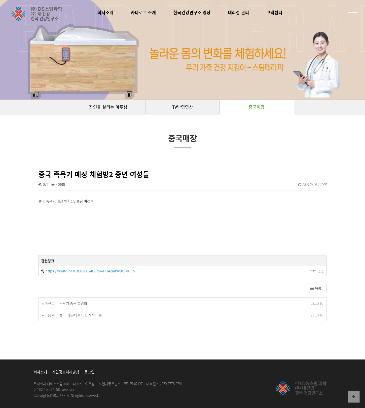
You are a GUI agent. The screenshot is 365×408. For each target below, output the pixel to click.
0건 (45, 184)
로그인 (89, 371)
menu (353, 12)
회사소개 (40, 371)
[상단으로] (354, 397)
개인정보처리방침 (65, 371)
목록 (317, 288)
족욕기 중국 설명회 (73, 303)
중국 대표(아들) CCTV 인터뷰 (80, 314)
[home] (37, 13)
